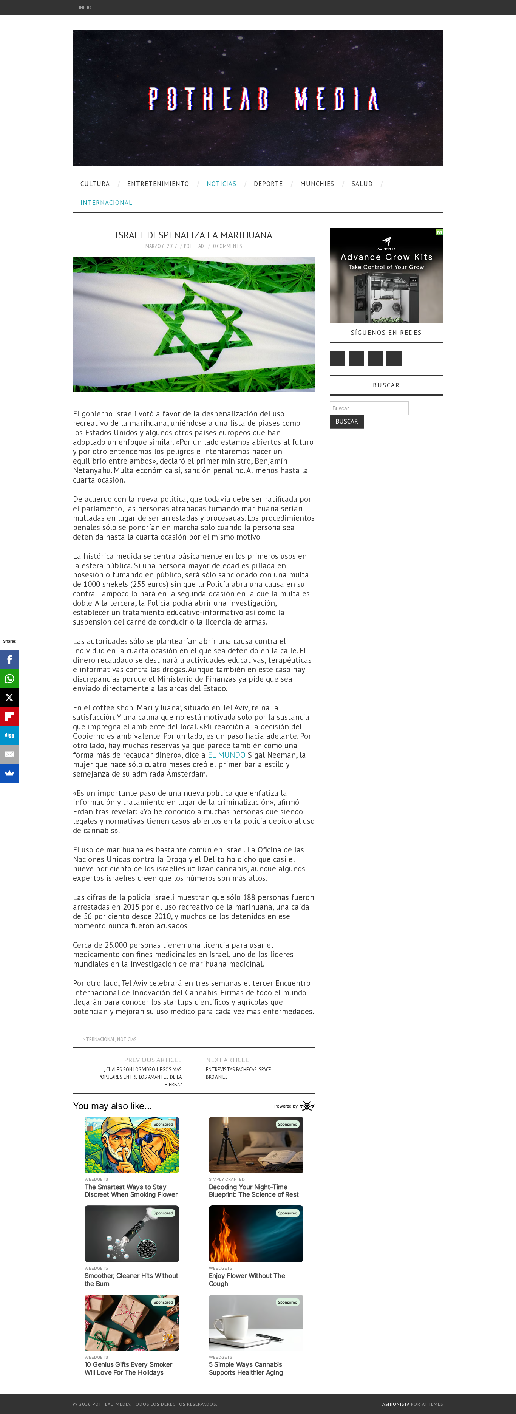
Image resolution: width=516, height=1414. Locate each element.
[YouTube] (375, 358)
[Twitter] (337, 358)
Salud (362, 183)
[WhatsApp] (9, 678)
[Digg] (9, 735)
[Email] (9, 754)
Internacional (106, 202)
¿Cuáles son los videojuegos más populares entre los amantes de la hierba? (140, 1077)
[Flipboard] (9, 716)
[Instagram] (394, 358)
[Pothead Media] (258, 97)
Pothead (194, 246)
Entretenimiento (158, 183)
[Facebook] (356, 358)
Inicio (85, 8)
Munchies (317, 183)
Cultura (95, 183)
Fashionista (394, 1404)
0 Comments (227, 246)
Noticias (221, 183)
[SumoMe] (9, 773)
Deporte (268, 183)
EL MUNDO (227, 755)
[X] (9, 697)
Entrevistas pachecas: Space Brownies (238, 1073)
